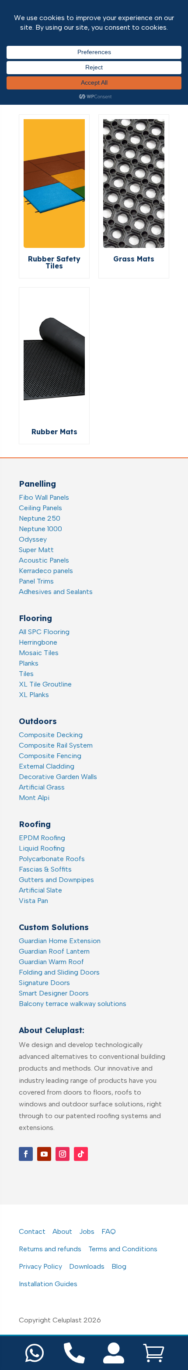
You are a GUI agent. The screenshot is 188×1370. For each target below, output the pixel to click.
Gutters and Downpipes (56, 880)
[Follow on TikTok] (81, 1154)
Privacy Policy (40, 1266)
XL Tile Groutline (45, 684)
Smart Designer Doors (54, 993)
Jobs (86, 1231)
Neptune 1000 (40, 529)
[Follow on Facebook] (26, 1154)
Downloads (86, 1266)
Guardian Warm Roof (51, 962)
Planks (28, 663)
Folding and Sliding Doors (59, 972)
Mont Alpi (34, 797)
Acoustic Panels (44, 560)
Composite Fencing (50, 756)
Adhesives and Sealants (56, 591)
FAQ (108, 1231)
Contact (32, 1231)
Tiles (26, 674)
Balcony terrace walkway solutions (72, 1003)
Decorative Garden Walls (58, 777)
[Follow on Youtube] (44, 1154)
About (62, 1231)
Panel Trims (36, 581)
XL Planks (34, 694)
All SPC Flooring (44, 632)
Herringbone (38, 642)
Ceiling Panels (40, 508)
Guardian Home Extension (60, 941)
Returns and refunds (50, 1249)
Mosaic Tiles (39, 653)
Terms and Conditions (122, 1249)
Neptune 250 (39, 518)
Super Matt (36, 550)
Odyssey (33, 539)
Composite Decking (51, 735)
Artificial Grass (42, 787)
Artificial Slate (40, 890)
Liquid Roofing (42, 848)
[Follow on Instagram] (63, 1154)
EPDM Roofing (42, 838)
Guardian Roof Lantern (54, 951)
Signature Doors (44, 983)
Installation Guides (48, 1284)
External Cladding (46, 766)
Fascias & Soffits (45, 869)
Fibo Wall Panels (44, 497)
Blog (118, 1266)
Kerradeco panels (46, 571)
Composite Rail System (56, 745)
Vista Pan (33, 900)
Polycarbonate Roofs (52, 859)
